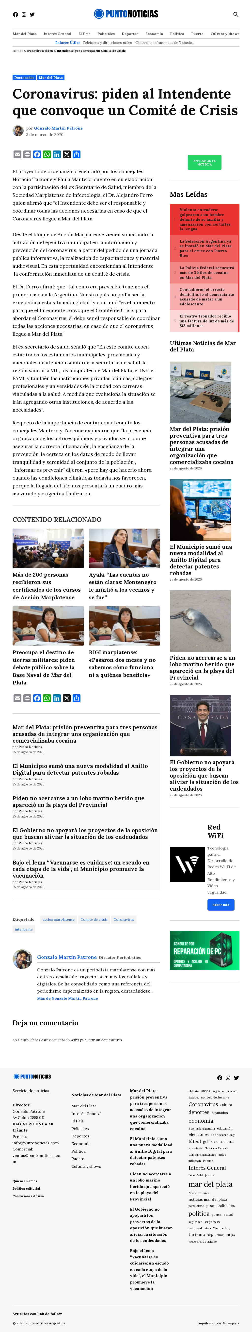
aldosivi (194, 1091)
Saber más (221, 905)
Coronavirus (124, 919)
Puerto (197, 34)
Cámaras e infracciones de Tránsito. (164, 42)
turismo (197, 1234)
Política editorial (26, 1188)
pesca (210, 1206)
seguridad (195, 1222)
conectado (60, 1039)
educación (225, 1128)
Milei (192, 1193)
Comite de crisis (94, 919)
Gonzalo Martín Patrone (58, 128)
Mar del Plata (25, 34)
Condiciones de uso (28, 1196)
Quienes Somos (25, 1181)
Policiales (106, 34)
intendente (24, 929)
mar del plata (211, 1184)
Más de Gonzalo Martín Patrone (67, 998)
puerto (216, 1214)
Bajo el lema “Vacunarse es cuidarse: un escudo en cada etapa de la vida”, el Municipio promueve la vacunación (81, 869)
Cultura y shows (225, 34)
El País (84, 34)
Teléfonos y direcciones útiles (107, 42)
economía (201, 1120)
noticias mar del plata (208, 1199)
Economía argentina (202, 1128)
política (199, 1213)
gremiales (196, 1148)
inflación (195, 1161)
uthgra (231, 1235)
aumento (232, 1091)
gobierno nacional (218, 1141)
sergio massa (212, 1222)
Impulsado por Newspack (218, 1323)
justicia (209, 1175)
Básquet (194, 1097)
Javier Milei (196, 1175)
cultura (226, 1104)
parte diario (196, 1206)
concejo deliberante (215, 1097)
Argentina (218, 1091)
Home (17, 50)
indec (222, 1154)
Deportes (130, 34)
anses (205, 1091)
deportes (199, 1112)
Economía (154, 34)
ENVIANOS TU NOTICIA (204, 162)
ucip (210, 1235)
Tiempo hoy (221, 1228)
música (203, 1193)
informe (208, 1161)
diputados (220, 1113)
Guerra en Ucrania (216, 1148)
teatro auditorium (200, 1228)
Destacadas (24, 77)
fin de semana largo (223, 1135)
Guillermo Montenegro (202, 1154)
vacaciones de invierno (203, 1241)
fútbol (195, 1141)
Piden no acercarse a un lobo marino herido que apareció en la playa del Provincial (78, 801)
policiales (226, 1205)
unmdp (219, 1235)
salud (228, 1214)
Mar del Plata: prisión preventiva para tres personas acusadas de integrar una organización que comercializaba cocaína (85, 734)
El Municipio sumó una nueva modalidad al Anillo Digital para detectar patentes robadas (80, 769)
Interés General (57, 34)
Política (177, 34)
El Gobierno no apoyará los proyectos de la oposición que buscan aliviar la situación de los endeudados (85, 833)
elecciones (199, 1134)
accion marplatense (59, 919)
